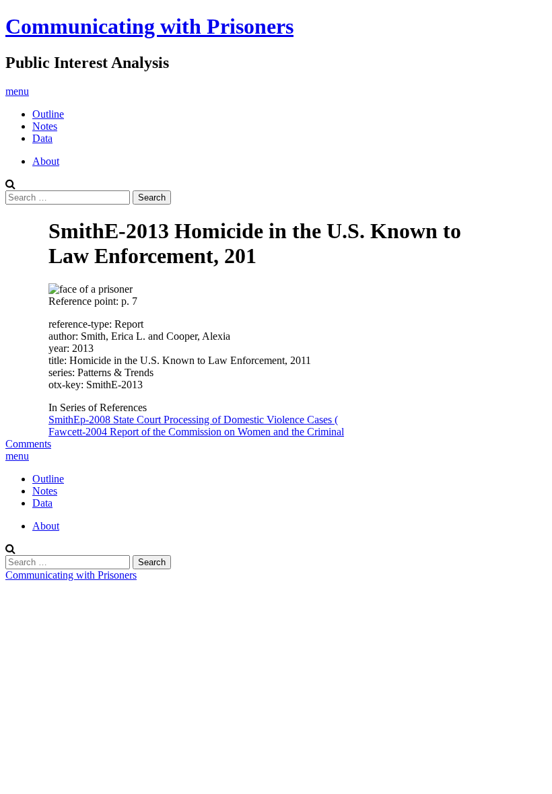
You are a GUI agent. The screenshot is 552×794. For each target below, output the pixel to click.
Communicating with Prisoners (149, 26)
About (45, 161)
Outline (48, 114)
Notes (44, 126)
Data (42, 138)
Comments (28, 443)
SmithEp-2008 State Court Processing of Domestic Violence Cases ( (193, 419)
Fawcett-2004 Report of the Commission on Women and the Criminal (196, 431)
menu (17, 91)
